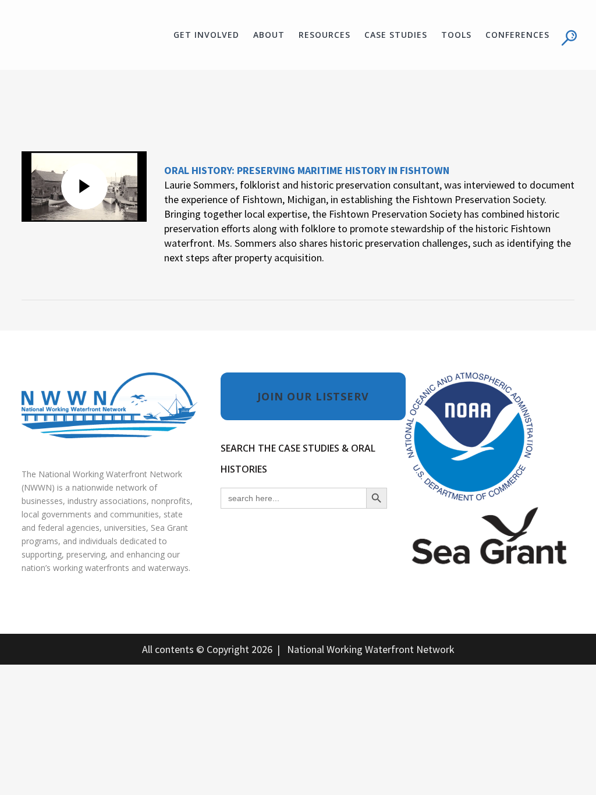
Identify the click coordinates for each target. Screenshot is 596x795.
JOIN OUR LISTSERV (313, 396)
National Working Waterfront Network (371, 649)
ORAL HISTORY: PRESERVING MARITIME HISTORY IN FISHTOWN (306, 170)
